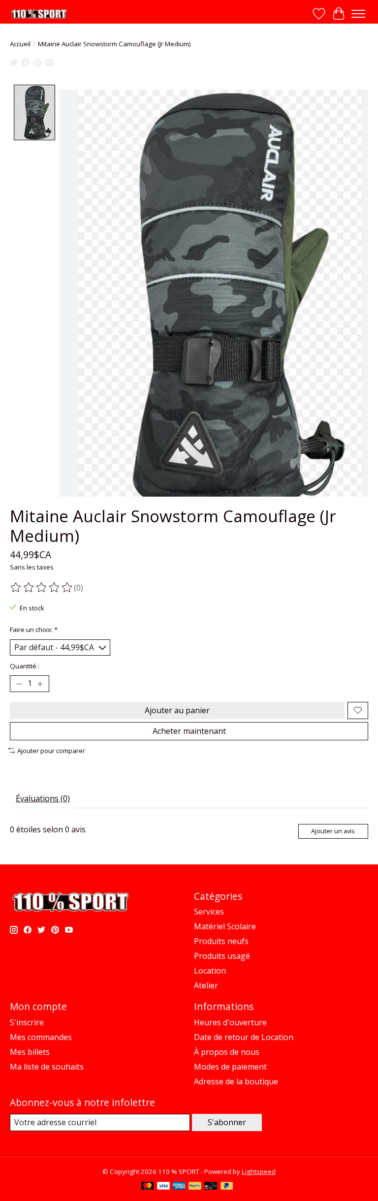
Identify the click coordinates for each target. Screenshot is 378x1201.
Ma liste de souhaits (47, 1066)
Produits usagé (222, 955)
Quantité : (24, 666)
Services (209, 911)
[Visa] (163, 1187)
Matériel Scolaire (225, 926)
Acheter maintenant (189, 731)
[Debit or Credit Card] (210, 1187)
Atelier (206, 985)
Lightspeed (259, 1171)
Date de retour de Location (243, 1037)
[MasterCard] (147, 1187)
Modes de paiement (230, 1066)
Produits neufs (221, 941)
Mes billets (30, 1051)
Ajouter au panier (177, 710)
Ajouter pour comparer (51, 750)
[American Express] (179, 1187)
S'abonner (227, 1122)
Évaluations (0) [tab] (43, 798)
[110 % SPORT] (38, 14)
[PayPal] (195, 1187)
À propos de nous (226, 1051)
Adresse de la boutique (236, 1081)
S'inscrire (27, 1022)
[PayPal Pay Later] (226, 1187)
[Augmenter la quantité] (39, 683)
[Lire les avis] (42, 588)
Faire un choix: (34, 629)
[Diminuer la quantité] (19, 683)
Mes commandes (41, 1037)
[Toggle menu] (358, 14)
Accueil (20, 43)
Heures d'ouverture (230, 1022)
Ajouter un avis (333, 830)
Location (210, 970)
